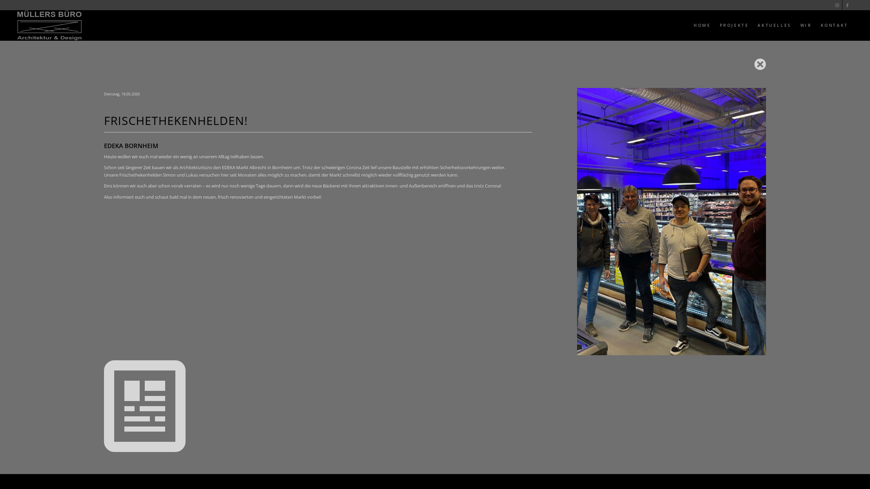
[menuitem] (702, 25)
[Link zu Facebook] (847, 5)
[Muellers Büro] (49, 25)
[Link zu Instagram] (837, 5)
